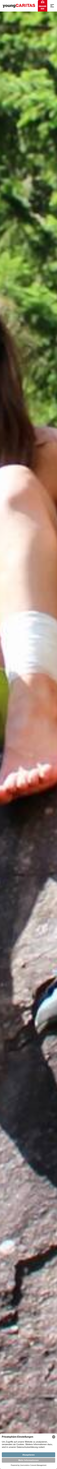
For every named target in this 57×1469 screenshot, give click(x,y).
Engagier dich (42, 7)
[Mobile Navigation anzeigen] (52, 6)
